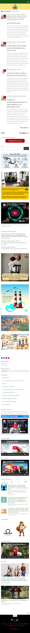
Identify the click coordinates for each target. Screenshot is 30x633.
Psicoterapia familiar (11, 17)
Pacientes (23, 42)
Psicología (14, 16)
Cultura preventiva (11, 497)
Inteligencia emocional (12, 486)
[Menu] (28, 2)
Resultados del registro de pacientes (9, 398)
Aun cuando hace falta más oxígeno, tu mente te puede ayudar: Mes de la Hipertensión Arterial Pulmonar (17, 492)
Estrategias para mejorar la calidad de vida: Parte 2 (18, 504)
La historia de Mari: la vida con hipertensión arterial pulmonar (14, 248)
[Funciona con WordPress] (11, 625)
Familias (18, 14)
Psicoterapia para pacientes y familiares (15, 19)
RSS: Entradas (3, 363)
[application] (15, 448)
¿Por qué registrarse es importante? (9, 401)
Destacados (13, 14)
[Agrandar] (27, 154)
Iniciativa (19, 42)
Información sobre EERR (20, 234)
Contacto (4, 383)
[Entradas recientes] (4, 481)
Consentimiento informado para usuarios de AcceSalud (12, 380)
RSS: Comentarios (4, 365)
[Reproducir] (3, 454)
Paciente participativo (21, 96)
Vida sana (13, 502)
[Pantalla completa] (27, 454)
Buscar (2, 146)
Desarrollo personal (12, 485)
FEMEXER (26, 623)
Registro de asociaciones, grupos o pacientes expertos (13, 389)
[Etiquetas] (25, 481)
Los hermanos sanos (13, 23)
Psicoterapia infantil (20, 17)
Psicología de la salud (22, 16)
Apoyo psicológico (5, 377)
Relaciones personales (20, 501)
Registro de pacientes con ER (9, 392)
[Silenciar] (25, 454)
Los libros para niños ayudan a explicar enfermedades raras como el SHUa (17, 48)
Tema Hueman (21, 625)
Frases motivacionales (20, 485)
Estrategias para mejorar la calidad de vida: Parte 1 (18, 513)
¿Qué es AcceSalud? (6, 404)
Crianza (8, 14)
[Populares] (11, 481)
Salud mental (10, 512)
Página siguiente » (24, 127)
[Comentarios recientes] (18, 481)
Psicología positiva (11, 501)
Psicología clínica (11, 487)
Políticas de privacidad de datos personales (10, 395)
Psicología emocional (19, 487)
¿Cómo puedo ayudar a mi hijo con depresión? (11, 603)
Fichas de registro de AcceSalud (8, 386)
